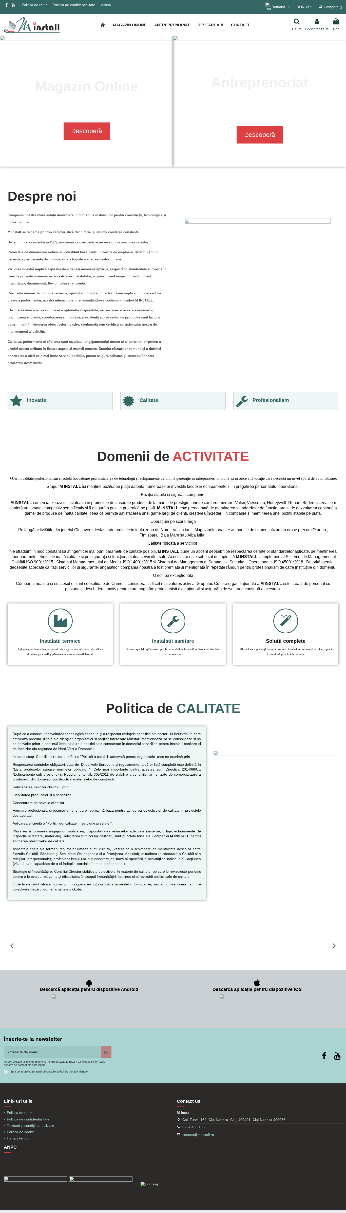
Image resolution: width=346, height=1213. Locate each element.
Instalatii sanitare (173, 641)
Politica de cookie (21, 1132)
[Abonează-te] (106, 1052)
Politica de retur (35, 5)
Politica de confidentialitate (74, 5)
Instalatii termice (60, 641)
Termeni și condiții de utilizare (30, 1125)
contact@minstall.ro (198, 1135)
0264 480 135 (193, 1127)
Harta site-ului (18, 1138)
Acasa (106, 5)
